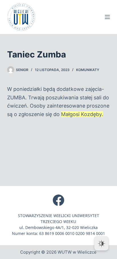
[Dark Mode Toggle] (101, 243)
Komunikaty (87, 70)
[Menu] (107, 17)
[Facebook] (58, 200)
